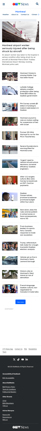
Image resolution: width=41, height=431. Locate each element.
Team (4, 352)
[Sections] (4, 4)
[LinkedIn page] (27, 359)
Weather (6, 14)
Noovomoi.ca (7, 417)
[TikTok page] (18, 359)
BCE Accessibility (8, 378)
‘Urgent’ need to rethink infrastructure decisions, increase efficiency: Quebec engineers (29, 164)
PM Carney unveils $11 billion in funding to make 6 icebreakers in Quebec (29, 107)
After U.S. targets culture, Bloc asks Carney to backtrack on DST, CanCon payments (28, 181)
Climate (34, 14)
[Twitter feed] (14, 359)
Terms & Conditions (9, 389)
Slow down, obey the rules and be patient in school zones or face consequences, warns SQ (28, 214)
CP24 (4, 401)
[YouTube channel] (22, 359)
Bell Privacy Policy (9, 387)
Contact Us (25, 14)
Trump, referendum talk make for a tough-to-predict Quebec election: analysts (29, 246)
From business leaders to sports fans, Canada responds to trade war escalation (27, 230)
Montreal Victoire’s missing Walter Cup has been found (28, 75)
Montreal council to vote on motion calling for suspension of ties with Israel (29, 121)
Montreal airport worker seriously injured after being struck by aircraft (18, 48)
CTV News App (8, 349)
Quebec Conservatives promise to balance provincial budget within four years (28, 197)
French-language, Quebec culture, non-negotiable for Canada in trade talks (29, 288)
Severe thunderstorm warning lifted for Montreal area (29, 148)
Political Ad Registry (9, 392)
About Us (14, 14)
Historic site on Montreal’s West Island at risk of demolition (27, 274)
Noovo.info (6, 415)
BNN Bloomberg (8, 403)
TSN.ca (5, 406)
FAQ (25, 349)
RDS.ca (5, 420)
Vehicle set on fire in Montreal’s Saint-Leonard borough (28, 259)
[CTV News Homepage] (20, 4)
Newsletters (33, 349)
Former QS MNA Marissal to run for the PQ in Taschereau (29, 134)
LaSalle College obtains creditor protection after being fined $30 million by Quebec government (29, 91)
